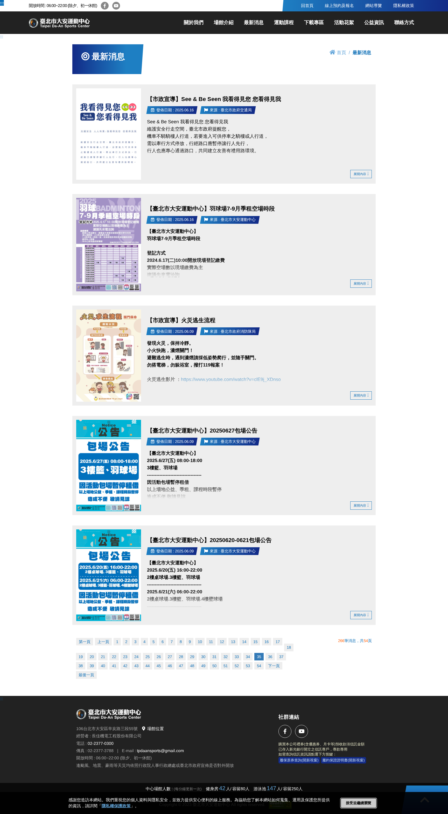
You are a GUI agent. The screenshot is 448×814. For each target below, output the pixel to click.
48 (192, 666)
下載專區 (314, 22)
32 (225, 656)
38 (81, 666)
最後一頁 (86, 675)
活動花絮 (344, 22)
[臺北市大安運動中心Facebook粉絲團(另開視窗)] (105, 6)
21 (103, 656)
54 (259, 666)
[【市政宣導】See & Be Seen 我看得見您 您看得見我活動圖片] (108, 134)
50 (214, 666)
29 (192, 656)
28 (181, 656)
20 (92, 656)
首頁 (341, 52)
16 (266, 641)
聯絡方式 (404, 22)
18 (289, 647)
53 (248, 666)
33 (237, 656)
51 (225, 666)
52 (237, 666)
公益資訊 (374, 22)
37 (281, 656)
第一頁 (84, 641)
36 (270, 656)
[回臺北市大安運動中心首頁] (78, 22)
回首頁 (307, 5)
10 (200, 641)
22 (114, 656)
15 (255, 641)
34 (248, 656)
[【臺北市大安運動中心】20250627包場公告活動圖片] (108, 465)
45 (159, 666)
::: (2, 3)
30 (203, 656)
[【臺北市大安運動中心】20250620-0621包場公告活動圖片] (108, 575)
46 (170, 666)
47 (181, 666)
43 (136, 666)
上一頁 (103, 641)
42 (125, 666)
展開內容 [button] (360, 174)
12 (222, 641)
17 (278, 641)
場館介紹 (224, 22)
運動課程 (284, 22)
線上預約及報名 (339, 5)
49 (203, 666)
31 (214, 656)
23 (125, 656)
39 (92, 666)
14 (244, 641)
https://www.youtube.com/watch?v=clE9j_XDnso (231, 379)
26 (159, 656)
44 (147, 666)
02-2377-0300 (101, 743)
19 (81, 656)
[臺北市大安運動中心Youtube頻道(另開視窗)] (116, 6)
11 (211, 641)
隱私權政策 (403, 5)
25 (147, 656)
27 (170, 656)
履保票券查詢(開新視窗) (299, 760)
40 (103, 666)
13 (233, 641)
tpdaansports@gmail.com (160, 750)
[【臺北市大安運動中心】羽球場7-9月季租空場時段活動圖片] (108, 244)
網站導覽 (373, 5)
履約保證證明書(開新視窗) (343, 760)
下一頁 (274, 666)
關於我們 (194, 22)
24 (136, 656)
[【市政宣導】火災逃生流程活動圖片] (108, 355)
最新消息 (254, 22)
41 (114, 666)
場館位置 (155, 728)
